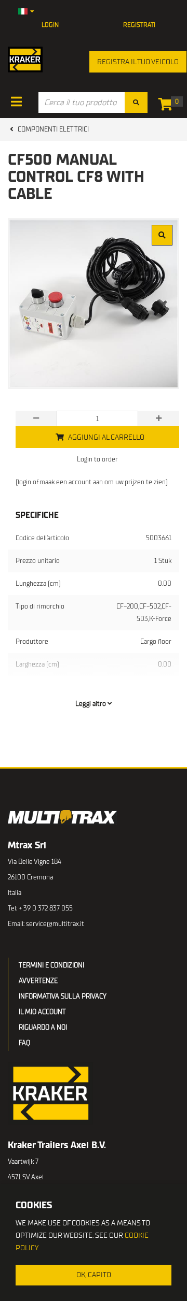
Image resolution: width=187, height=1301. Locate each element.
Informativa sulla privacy (62, 996)
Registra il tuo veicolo (138, 61)
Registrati (139, 24)
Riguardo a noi (43, 1027)
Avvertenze (38, 981)
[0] (168, 106)
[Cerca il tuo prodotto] (136, 102)
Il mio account (42, 1012)
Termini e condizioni (51, 965)
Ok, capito (93, 1274)
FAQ (24, 1043)
